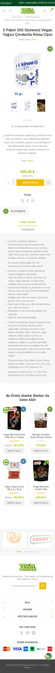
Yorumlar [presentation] (27, 229)
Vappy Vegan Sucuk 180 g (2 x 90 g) (14, 488)
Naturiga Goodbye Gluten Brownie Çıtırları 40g (41, 437)
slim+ (30, 160)
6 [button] (29, 551)
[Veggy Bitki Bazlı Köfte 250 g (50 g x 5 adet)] (14, 418)
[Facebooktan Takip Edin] (27, 633)
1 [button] (16, 551)
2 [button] (18, 551)
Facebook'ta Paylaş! (27, 200)
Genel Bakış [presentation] (27, 222)
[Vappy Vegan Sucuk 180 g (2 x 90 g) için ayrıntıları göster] (14, 470)
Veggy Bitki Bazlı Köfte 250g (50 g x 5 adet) (14, 436)
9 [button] (36, 551)
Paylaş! (27, 194)
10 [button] (38, 551)
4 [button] (24, 551)
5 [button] (26, 551)
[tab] (27, 222)
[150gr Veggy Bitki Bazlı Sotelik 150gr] (40, 470)
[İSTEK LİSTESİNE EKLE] (48, 182)
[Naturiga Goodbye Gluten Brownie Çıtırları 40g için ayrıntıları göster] (40, 418)
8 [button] (33, 551)
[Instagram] (33, 633)
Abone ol (42, 585)
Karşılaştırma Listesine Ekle (29, 127)
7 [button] (31, 551)
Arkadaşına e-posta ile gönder (32, 200)
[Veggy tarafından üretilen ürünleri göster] (24, 540)
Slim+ (34, 39)
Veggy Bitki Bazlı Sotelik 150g (41, 488)
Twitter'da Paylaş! (22, 200)
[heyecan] (21, 633)
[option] (24, 540)
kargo (25, 176)
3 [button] (22, 552)
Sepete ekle (30, 182)
